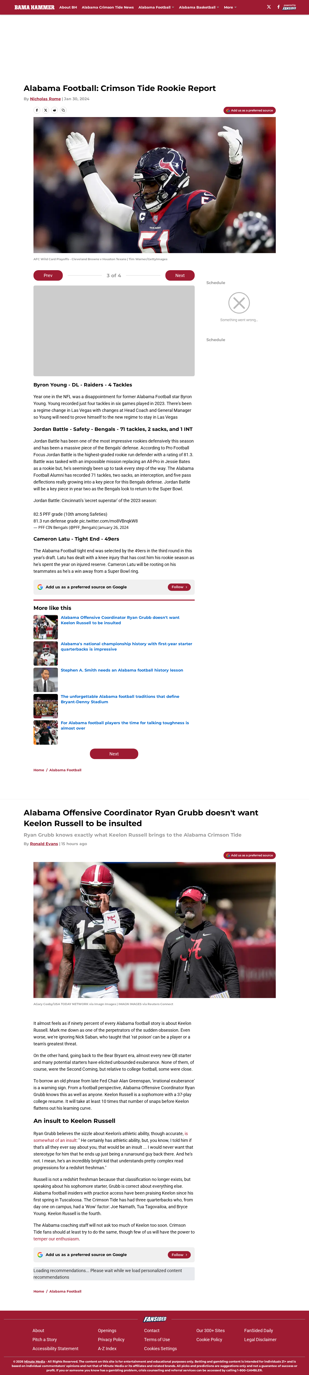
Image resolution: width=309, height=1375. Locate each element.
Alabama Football (154, 7)
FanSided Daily (258, 1330)
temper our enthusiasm (56, 1238)
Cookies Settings (160, 1348)
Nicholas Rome (45, 99)
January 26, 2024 (113, 527)
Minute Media (34, 1361)
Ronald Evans (44, 843)
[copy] (63, 110)
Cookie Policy (209, 1339)
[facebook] (278, 7)
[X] (269, 7)
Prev (48, 275)
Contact (152, 1330)
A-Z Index (107, 1348)
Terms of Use (157, 1339)
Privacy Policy (111, 1339)
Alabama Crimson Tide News (108, 7)
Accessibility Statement (55, 1348)
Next (180, 275)
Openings (107, 1330)
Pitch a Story (44, 1339)
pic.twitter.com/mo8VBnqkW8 (108, 521)
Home (38, 770)
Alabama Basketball (197, 7)
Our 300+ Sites (210, 1330)
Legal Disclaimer (260, 1339)
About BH (68, 7)
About (38, 1330)
